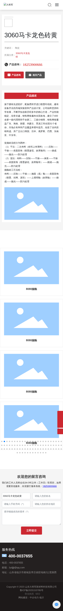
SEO (37, 593)
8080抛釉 (31, 289)
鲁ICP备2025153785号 (31, 590)
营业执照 (29, 593)
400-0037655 (20, 556)
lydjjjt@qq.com (17, 567)
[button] (1, 441)
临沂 (41, 597)
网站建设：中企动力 (28, 597)
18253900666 (32, 65)
